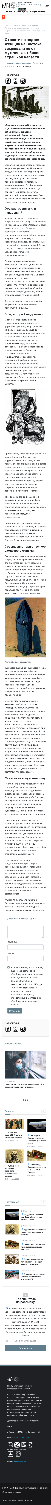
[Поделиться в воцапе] (15, 81)
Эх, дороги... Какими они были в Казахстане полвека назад (32, 1217)
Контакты (42, 12)
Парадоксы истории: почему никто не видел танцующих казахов (32, 1261)
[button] (24, 1100)
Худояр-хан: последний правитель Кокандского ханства (12, 1171)
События (8, 12)
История (33, 12)
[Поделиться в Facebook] (8, 81)
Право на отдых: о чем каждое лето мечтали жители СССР (33, 1276)
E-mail (10, 953)
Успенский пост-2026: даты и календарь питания (13, 1134)
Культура (25, 12)
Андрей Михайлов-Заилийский (19, 63)
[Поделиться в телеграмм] (23, 81)
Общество (17, 12)
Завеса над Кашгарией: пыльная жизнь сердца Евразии (33, 1246)
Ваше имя (13, 941)
